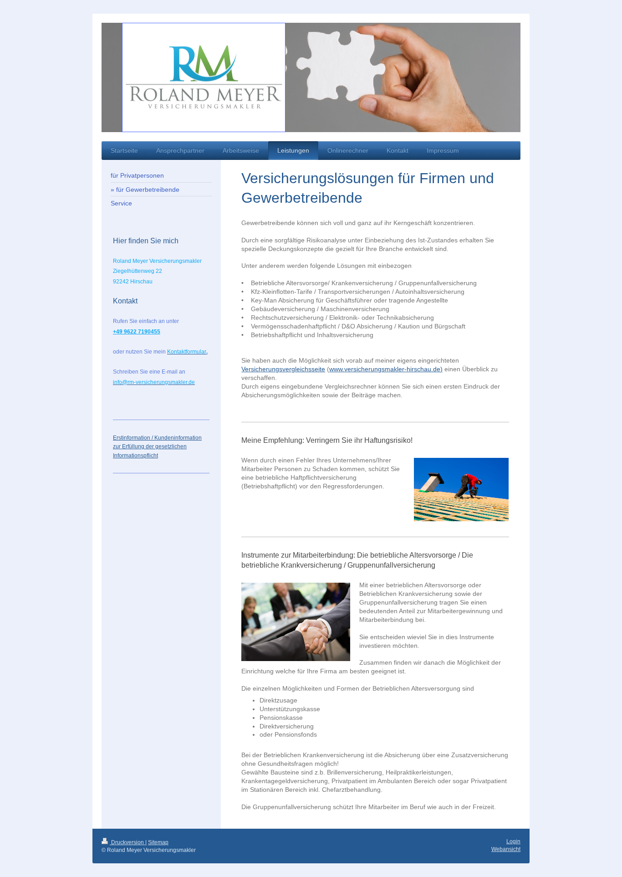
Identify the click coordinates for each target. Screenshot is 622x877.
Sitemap (158, 842)
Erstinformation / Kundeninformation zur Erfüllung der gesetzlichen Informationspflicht (157, 446)
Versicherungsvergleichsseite (283, 369)
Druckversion (127, 842)
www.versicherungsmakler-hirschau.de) (386, 369)
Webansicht (505, 849)
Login (513, 841)
